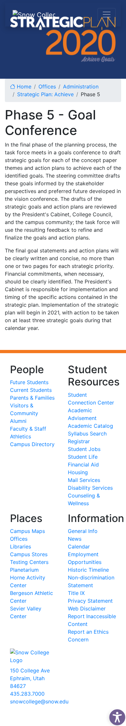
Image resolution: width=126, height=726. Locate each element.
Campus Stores (28, 554)
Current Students (31, 390)
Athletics (20, 436)
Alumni (18, 421)
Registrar (79, 441)
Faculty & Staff (28, 428)
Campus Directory (32, 444)
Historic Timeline (88, 570)
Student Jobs (84, 449)
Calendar (79, 546)
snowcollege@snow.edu (39, 701)
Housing (78, 472)
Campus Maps (27, 531)
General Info (83, 531)
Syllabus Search (87, 433)
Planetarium (24, 570)
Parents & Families (32, 397)
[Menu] (107, 14)
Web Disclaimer (87, 608)
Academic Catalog (90, 426)
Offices (18, 539)
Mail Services (84, 480)
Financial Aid (83, 464)
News (74, 539)
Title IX (76, 593)
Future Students (29, 382)
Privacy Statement (90, 601)
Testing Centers (29, 562)
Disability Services (90, 488)
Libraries (20, 546)
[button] (115, 715)
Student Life (83, 457)
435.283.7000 (27, 693)
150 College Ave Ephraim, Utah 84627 (30, 678)
